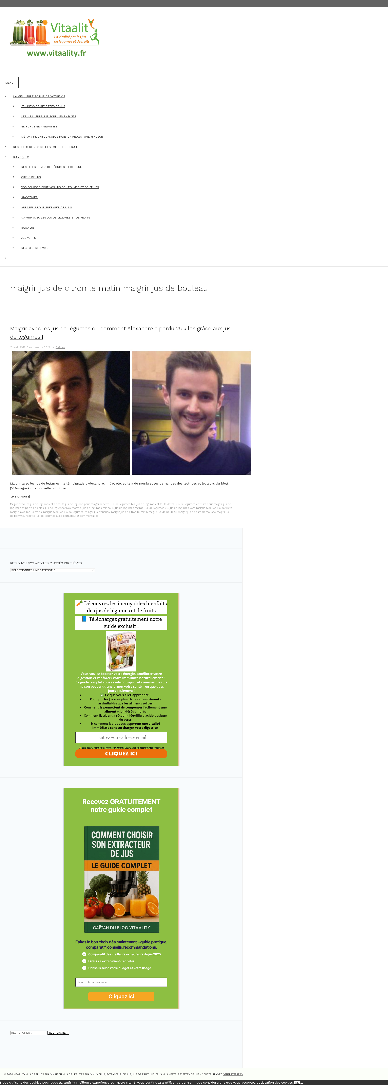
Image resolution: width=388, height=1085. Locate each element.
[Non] (301, 1083)
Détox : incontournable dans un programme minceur (62, 136)
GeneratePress (233, 1074)
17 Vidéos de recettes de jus (43, 106)
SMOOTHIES (29, 197)
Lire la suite (20, 496)
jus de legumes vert (182, 507)
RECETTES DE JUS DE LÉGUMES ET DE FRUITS (46, 146)
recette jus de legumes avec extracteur (51, 515)
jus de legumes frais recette (63, 507)
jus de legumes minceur (97, 507)
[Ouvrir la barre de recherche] (5, 72)
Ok (297, 1082)
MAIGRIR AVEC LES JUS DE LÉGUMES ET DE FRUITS (55, 217)
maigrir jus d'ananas (97, 511)
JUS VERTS (28, 237)
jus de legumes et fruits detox (155, 504)
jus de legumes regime (129, 507)
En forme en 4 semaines (39, 126)
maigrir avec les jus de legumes (63, 511)
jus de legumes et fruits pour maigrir (199, 504)
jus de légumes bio (123, 504)
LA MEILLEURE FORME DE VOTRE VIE (39, 96)
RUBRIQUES (21, 157)
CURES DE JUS (31, 177)
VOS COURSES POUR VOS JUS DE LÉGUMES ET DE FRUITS (60, 187)
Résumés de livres (35, 247)
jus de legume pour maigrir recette (87, 504)
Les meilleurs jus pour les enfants (48, 116)
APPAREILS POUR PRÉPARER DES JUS (46, 207)
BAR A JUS (28, 227)
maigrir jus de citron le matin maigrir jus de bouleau (144, 511)
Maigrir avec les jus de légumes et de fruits (37, 504)
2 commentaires (87, 515)
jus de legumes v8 (156, 507)
